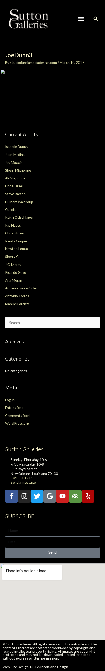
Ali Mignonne (15, 178)
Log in (10, 399)
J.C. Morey (13, 264)
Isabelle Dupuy (16, 146)
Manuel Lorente (17, 304)
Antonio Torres (17, 296)
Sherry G (12, 256)
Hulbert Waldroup (19, 202)
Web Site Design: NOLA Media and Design (35, 667)
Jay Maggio (14, 162)
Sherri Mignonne (18, 170)
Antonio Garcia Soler (21, 288)
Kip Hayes (13, 225)
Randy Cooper (16, 241)
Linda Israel (14, 186)
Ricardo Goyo (15, 272)
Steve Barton (15, 194)
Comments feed (17, 415)
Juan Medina (15, 154)
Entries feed (14, 407)
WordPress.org (17, 423)
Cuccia (10, 209)
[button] (81, 19)
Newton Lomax (17, 248)
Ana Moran (13, 280)
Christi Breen (15, 233)
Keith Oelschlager (19, 217)
